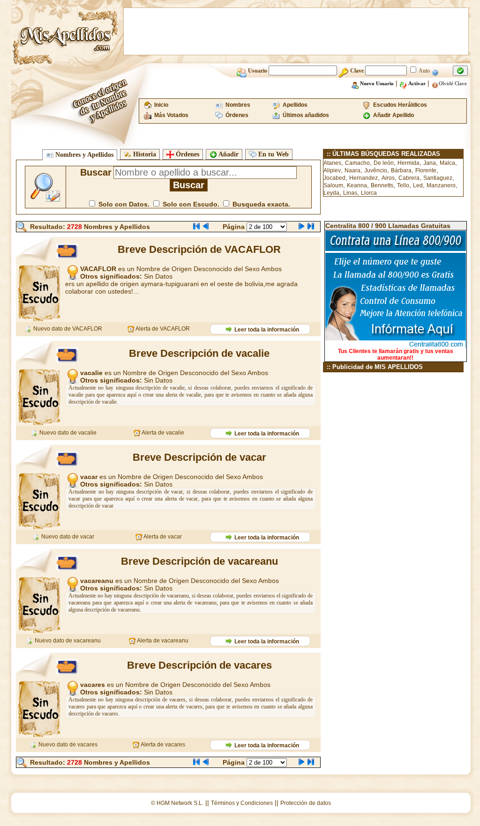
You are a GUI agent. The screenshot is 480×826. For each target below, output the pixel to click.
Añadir (228, 154)
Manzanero (441, 185)
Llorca (369, 193)
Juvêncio (375, 170)
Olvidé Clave (453, 83)
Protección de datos (305, 803)
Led (418, 185)
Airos (388, 178)
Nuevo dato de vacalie (67, 432)
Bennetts (382, 185)
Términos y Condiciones (242, 803)
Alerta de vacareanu (162, 640)
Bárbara (401, 170)
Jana (429, 163)
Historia (143, 154)
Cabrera (409, 178)
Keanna (357, 185)
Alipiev (332, 170)
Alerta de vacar (162, 536)
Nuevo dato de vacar (67, 536)
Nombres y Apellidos (83, 154)
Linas (350, 193)
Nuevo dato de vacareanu (67, 640)
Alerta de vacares (162, 744)
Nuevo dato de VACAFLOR (67, 328)
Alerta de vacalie (162, 432)
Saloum (333, 185)
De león (384, 163)
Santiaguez (437, 178)
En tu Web (272, 154)
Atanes (332, 163)
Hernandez (363, 178)
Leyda (331, 193)
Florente (425, 170)
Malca (447, 163)
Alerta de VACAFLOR (162, 328)
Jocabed (334, 178)
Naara (352, 170)
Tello (403, 185)
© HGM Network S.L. (177, 803)
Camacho (357, 163)
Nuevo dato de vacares (67, 744)
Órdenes (186, 154)
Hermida (409, 163)
